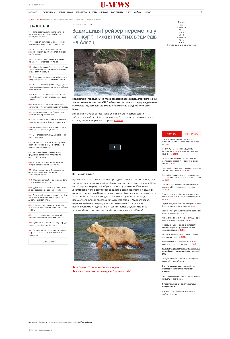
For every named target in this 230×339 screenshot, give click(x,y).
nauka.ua (118, 120)
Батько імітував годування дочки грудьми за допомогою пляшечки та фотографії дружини (44, 154)
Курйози (138, 12)
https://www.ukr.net (83, 322)
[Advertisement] (182, 89)
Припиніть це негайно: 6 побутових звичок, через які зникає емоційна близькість (48, 105)
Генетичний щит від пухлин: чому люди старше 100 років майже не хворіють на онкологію (47, 232)
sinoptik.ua (191, 45)
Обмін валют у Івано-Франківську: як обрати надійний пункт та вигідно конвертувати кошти (46, 172)
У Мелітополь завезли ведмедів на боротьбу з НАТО (103, 271)
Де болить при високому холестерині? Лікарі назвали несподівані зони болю (47, 188)
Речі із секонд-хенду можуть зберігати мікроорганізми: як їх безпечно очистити (47, 120)
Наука (70, 12)
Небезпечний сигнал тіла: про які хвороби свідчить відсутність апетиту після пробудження (47, 51)
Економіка (48, 12)
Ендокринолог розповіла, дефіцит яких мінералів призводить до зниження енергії (47, 78)
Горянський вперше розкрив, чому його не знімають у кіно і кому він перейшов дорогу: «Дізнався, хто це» (48, 197)
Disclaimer (32, 322)
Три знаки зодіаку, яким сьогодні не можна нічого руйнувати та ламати (46, 60)
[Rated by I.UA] (34, 335)
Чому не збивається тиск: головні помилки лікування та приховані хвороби (46, 216)
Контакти (43, 322)
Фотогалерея (117, 12)
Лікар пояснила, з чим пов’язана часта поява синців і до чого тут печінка (47, 128)
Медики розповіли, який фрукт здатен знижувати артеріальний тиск (47, 113)
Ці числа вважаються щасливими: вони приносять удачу (47, 136)
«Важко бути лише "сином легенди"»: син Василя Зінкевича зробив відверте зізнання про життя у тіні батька (48, 69)
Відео (128, 12)
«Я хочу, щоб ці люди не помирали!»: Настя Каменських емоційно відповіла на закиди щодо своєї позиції (46, 144)
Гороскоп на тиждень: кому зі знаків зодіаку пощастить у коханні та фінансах (46, 43)
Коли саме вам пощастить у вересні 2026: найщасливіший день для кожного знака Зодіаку (48, 207)
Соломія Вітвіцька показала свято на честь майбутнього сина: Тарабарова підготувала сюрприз (46, 34)
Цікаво (148, 12)
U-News (31, 19)
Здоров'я (103, 12)
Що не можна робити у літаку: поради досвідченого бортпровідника (47, 223)
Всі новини (48, 242)
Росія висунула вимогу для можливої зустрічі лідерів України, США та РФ (46, 163)
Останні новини (38, 26)
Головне (32, 12)
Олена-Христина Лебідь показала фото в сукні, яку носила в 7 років (47, 181)
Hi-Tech (61, 12)
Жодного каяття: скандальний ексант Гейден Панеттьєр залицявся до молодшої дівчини (47, 97)
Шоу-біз (93, 12)
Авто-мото (81, 12)
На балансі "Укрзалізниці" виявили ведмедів (99, 267)
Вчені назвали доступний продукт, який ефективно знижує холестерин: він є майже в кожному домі (48, 87)
